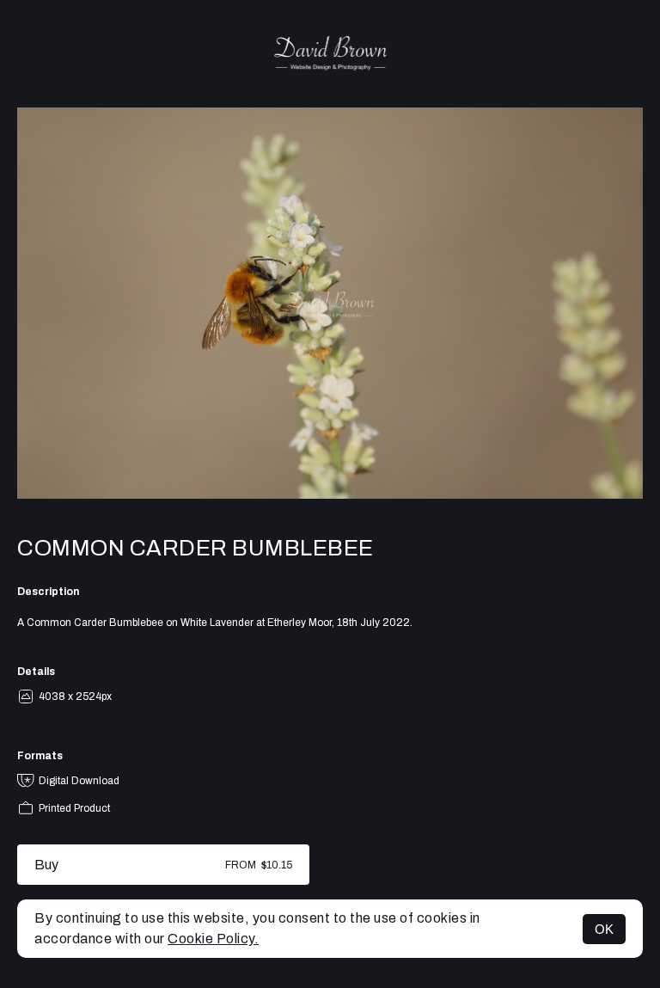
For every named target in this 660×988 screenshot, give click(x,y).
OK (604, 929)
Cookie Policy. (213, 938)
